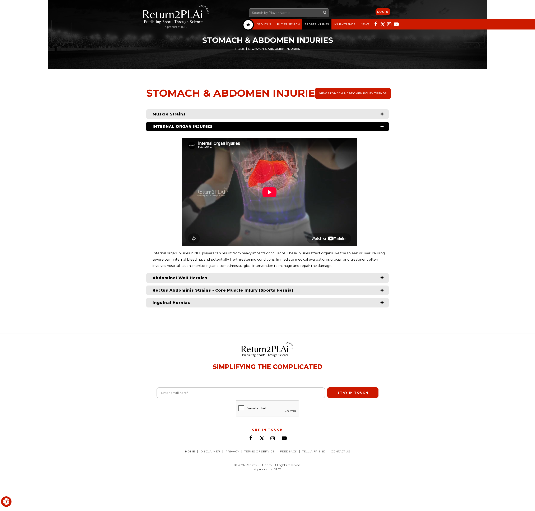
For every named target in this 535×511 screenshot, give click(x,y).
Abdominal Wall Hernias (180, 278)
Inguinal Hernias (171, 302)
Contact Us (340, 451)
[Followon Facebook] (376, 24)
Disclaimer (210, 451)
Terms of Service (259, 451)
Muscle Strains (169, 114)
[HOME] (248, 25)
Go (325, 12)
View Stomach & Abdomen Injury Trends (353, 93)
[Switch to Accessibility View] (6, 501)
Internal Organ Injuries (183, 126)
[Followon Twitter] (382, 24)
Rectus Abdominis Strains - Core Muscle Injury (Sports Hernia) (223, 290)
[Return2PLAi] (176, 17)
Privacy (232, 451)
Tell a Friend (314, 451)
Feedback (288, 451)
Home (240, 49)
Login (383, 11)
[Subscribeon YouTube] (396, 24)
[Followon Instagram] (389, 24)
